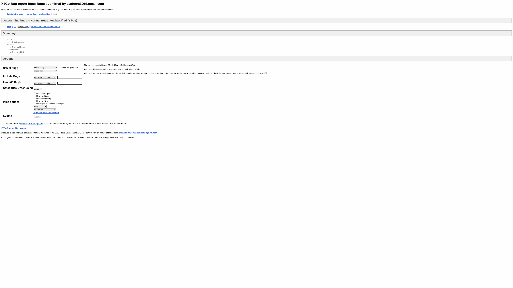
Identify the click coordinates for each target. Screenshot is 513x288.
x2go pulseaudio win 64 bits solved (43, 27)
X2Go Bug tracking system (13, 128)
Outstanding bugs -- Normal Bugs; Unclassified (28, 14)
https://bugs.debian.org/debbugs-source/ (137, 133)
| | (14, 27)
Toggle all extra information (46, 112)
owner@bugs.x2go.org (31, 124)
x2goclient (22, 27)
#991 (9, 27)
